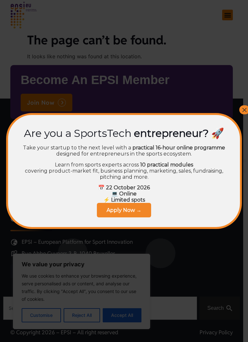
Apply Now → (124, 210)
